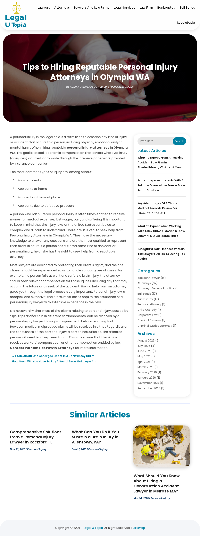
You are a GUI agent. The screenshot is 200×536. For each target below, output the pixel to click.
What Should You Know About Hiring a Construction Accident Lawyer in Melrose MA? (157, 483)
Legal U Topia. (94, 528)
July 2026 (144, 346)
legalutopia (186, 22)
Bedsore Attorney (149, 304)
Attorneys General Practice (156, 288)
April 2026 (144, 362)
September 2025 (149, 388)
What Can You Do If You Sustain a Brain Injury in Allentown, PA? (95, 437)
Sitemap (139, 528)
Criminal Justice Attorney (155, 326)
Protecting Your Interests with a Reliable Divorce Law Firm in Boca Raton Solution (161, 185)
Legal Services (124, 7)
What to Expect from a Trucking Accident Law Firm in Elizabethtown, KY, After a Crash (161, 162)
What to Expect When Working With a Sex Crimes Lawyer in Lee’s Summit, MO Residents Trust (161, 231)
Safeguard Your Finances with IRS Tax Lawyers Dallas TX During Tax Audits (162, 254)
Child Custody (147, 310)
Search (179, 141)
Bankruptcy (166, 7)
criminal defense (149, 320)
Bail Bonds (187, 7)
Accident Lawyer (149, 278)
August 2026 (146, 340)
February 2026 (147, 372)
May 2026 (144, 356)
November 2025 (148, 383)
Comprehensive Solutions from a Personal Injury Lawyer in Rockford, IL (36, 437)
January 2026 (147, 378)
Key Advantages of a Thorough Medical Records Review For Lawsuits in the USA (160, 208)
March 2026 (146, 367)
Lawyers (44, 7)
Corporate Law (147, 315)
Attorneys (62, 7)
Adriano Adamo (81, 87)
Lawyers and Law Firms (91, 7)
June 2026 (145, 351)
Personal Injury (122, 87)
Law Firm (146, 7)
